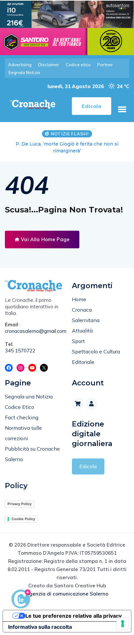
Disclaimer (48, 64)
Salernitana (86, 320)
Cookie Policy (23, 519)
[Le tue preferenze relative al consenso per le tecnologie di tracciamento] (122, 623)
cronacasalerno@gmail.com (33, 331)
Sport (78, 341)
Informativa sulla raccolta (40, 627)
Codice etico (78, 64)
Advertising (20, 64)
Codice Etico (19, 407)
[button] (122, 109)
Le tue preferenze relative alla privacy (73, 615)
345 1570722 (20, 351)
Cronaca (82, 309)
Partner (105, 64)
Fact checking (21, 417)
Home (79, 299)
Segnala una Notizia (29, 396)
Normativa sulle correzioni (23, 433)
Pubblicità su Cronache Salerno (32, 453)
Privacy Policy (19, 504)
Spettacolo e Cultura (96, 351)
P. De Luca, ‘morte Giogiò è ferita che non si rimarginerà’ (67, 147)
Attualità (82, 330)
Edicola (88, 466)
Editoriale (83, 362)
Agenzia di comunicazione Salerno (67, 594)
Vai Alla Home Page (45, 239)
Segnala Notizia (24, 72)
